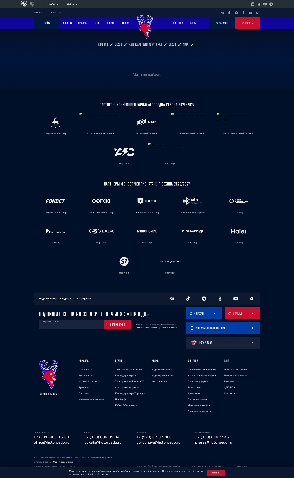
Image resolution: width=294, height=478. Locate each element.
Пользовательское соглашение (206, 466)
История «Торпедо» (235, 369)
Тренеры (84, 387)
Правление (85, 369)
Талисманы (194, 387)
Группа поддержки (198, 381)
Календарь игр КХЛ (126, 375)
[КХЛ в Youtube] (265, 4)
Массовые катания (199, 405)
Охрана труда (240, 466)
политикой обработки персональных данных (157, 328)
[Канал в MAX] (257, 13)
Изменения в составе (91, 399)
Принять (215, 472)
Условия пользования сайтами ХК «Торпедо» (54, 466)
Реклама (229, 381)
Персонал (84, 393)
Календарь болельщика (202, 375)
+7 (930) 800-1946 (212, 437)
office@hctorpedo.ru (52, 442)
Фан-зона (193, 361)
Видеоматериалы (161, 369)
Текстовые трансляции (128, 369)
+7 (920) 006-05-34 (102, 437)
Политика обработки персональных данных (158, 466)
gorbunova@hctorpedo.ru (158, 442)
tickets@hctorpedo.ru (103, 442)
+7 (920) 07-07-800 (154, 437)
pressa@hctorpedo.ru (213, 442)
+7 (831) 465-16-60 (51, 437)
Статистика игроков (127, 387)
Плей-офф (121, 399)
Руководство (86, 375)
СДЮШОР (229, 387)
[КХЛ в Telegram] (271, 4)
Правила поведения (199, 411)
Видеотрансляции (162, 375)
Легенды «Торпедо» (235, 375)
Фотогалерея (159, 381)
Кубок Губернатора (126, 405)
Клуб (226, 361)
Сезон (118, 361)
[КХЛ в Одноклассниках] (259, 4)
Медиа (154, 361)
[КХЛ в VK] (253, 4)
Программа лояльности (202, 369)
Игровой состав (88, 381)
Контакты (230, 393)
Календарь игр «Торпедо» (130, 393)
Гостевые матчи (197, 399)
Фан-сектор (194, 393)
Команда (84, 361)
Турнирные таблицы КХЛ (130, 381)
